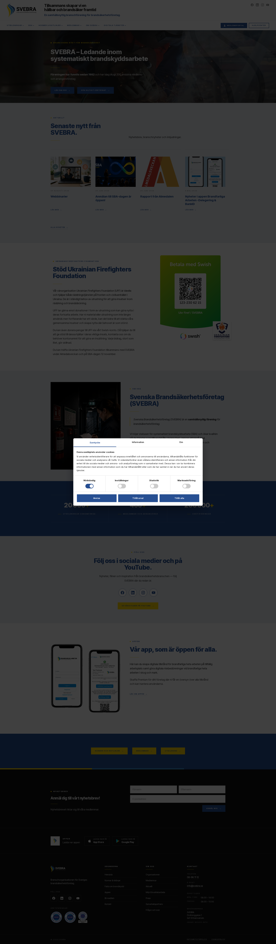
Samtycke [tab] (95, 442)
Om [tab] (181, 442)
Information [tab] (138, 442)
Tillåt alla (179, 498)
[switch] (122, 486)
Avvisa (96, 498)
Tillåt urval (137, 498)
